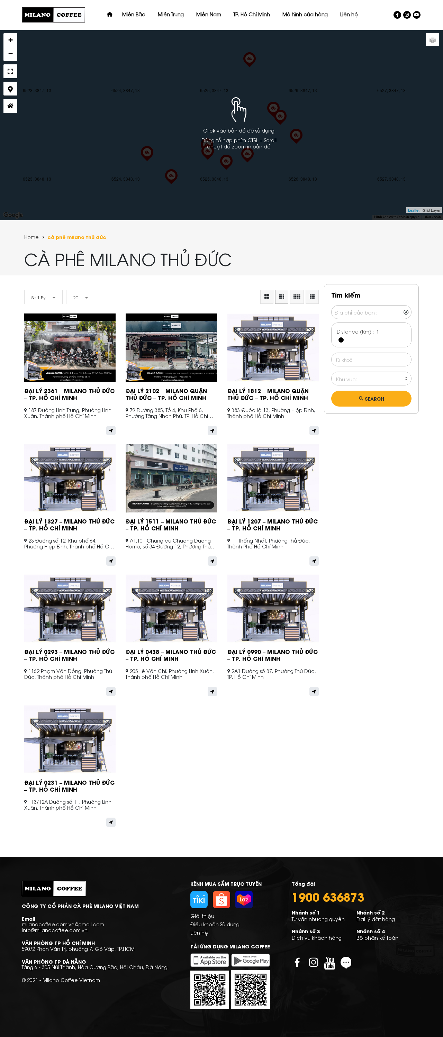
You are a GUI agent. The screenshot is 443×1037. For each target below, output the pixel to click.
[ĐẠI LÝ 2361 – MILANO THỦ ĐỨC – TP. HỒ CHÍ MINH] (280, 124)
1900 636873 (328, 896)
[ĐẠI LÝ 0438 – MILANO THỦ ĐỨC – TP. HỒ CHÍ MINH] (273, 116)
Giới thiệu (202, 915)
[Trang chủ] (109, 14)
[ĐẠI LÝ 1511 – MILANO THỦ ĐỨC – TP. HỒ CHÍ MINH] (226, 169)
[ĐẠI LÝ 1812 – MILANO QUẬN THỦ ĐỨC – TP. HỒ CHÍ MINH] (147, 160)
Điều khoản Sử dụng (214, 924)
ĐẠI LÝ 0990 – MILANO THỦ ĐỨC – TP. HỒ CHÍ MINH (272, 654)
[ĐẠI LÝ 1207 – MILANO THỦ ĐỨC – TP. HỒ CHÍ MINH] (247, 162)
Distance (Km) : (355, 331)
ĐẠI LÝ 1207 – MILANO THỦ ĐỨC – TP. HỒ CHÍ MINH (272, 524)
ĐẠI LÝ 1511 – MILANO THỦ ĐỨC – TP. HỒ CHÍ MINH (171, 524)
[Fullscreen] (10, 71)
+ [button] (10, 40)
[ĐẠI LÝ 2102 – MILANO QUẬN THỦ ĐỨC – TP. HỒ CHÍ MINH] (296, 143)
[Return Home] (10, 106)
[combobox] (371, 379)
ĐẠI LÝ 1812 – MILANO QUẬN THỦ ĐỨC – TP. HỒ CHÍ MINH (268, 393)
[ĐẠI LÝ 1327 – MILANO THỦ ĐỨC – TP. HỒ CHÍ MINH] (171, 183)
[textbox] (371, 379)
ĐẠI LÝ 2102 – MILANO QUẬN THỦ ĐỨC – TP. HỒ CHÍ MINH (166, 393)
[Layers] (432, 39)
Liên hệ (199, 932)
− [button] (10, 53)
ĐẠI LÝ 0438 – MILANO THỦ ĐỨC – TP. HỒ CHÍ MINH (171, 654)
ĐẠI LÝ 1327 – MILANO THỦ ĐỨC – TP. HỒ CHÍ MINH (69, 524)
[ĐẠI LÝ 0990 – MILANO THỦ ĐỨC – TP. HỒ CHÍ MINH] (208, 159)
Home (31, 237)
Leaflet (413, 210)
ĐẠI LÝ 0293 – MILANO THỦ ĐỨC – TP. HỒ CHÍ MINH (69, 654)
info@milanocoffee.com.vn (55, 930)
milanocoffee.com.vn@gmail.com (63, 924)
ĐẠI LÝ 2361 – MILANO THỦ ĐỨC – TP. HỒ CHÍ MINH (69, 393)
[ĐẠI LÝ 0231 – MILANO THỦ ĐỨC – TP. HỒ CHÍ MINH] (249, 66)
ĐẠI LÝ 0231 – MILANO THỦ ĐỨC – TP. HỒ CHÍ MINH (69, 785)
